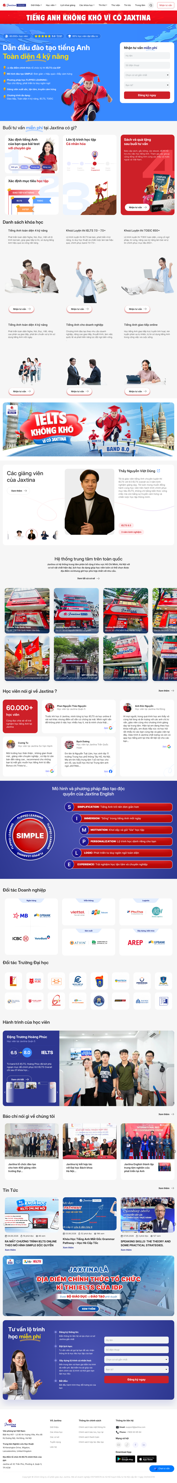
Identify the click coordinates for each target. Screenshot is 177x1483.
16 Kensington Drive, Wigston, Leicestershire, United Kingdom (17, 1449)
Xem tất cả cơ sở (86, 578)
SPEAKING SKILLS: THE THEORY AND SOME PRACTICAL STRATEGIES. (146, 1243)
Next (57, 1092)
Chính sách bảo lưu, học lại (91, 1432)
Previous (5, 1092)
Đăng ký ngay (147, 95)
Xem (106, 728)
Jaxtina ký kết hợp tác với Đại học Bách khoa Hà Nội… (79, 1168)
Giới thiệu (54, 1427)
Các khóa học (56, 1432)
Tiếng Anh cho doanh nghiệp (84, 324)
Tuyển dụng (55, 1442)
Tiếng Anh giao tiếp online (141, 324)
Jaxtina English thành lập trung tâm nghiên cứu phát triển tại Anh (139, 1168)
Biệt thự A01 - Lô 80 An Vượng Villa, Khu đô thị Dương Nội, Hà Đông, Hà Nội (22, 1436)
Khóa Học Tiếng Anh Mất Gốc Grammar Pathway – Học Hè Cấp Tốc (89, 1241)
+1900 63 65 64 (134, 1432)
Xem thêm (16, 490)
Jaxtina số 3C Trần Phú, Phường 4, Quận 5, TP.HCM (22, 1466)
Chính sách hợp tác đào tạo (91, 1442)
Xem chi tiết (17, 1079)
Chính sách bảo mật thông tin (92, 1427)
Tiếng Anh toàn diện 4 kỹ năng (27, 230)
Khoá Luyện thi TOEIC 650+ (142, 230)
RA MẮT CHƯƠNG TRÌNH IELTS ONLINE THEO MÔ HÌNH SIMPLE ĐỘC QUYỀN (31, 1243)
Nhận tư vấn (165, 5)
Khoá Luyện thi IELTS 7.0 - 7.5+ (86, 230)
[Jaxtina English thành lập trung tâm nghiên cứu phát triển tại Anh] (148, 1141)
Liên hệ (53, 1447)
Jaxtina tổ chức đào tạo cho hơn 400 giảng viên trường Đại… (22, 1168)
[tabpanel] (117, 836)
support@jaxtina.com (135, 1427)
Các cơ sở (54, 1437)
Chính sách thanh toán (89, 1437)
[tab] (30, 835)
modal (151, 5)
